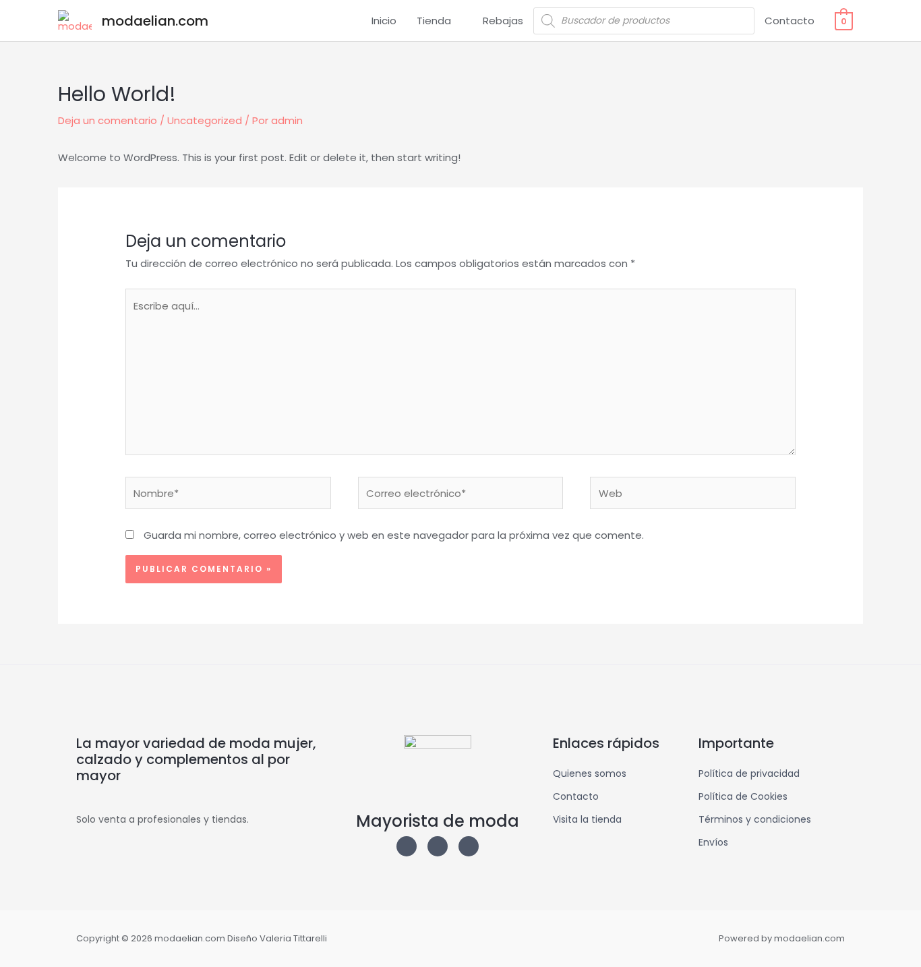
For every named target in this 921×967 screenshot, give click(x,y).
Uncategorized (204, 120)
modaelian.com (155, 20)
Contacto (789, 20)
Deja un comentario (107, 120)
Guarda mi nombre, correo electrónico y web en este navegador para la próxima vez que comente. (394, 535)
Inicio (384, 20)
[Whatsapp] (468, 846)
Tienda (434, 20)
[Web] (693, 495)
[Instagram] (406, 846)
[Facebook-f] (437, 846)
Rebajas (503, 20)
